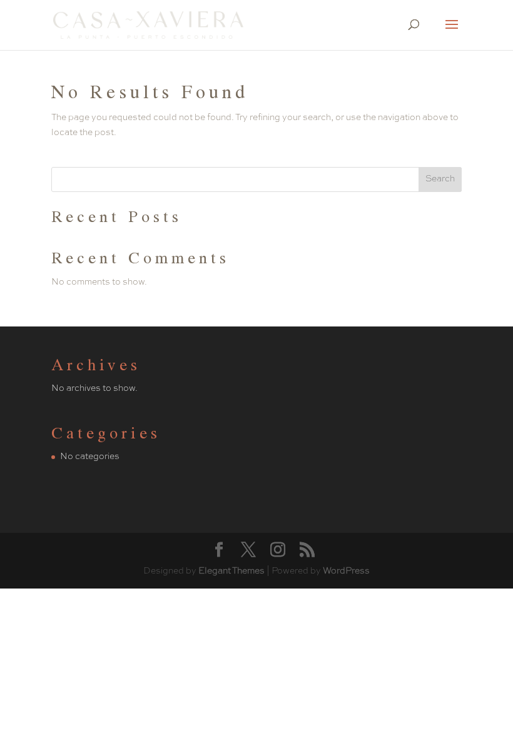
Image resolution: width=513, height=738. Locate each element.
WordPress (346, 571)
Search (440, 178)
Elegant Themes (231, 571)
